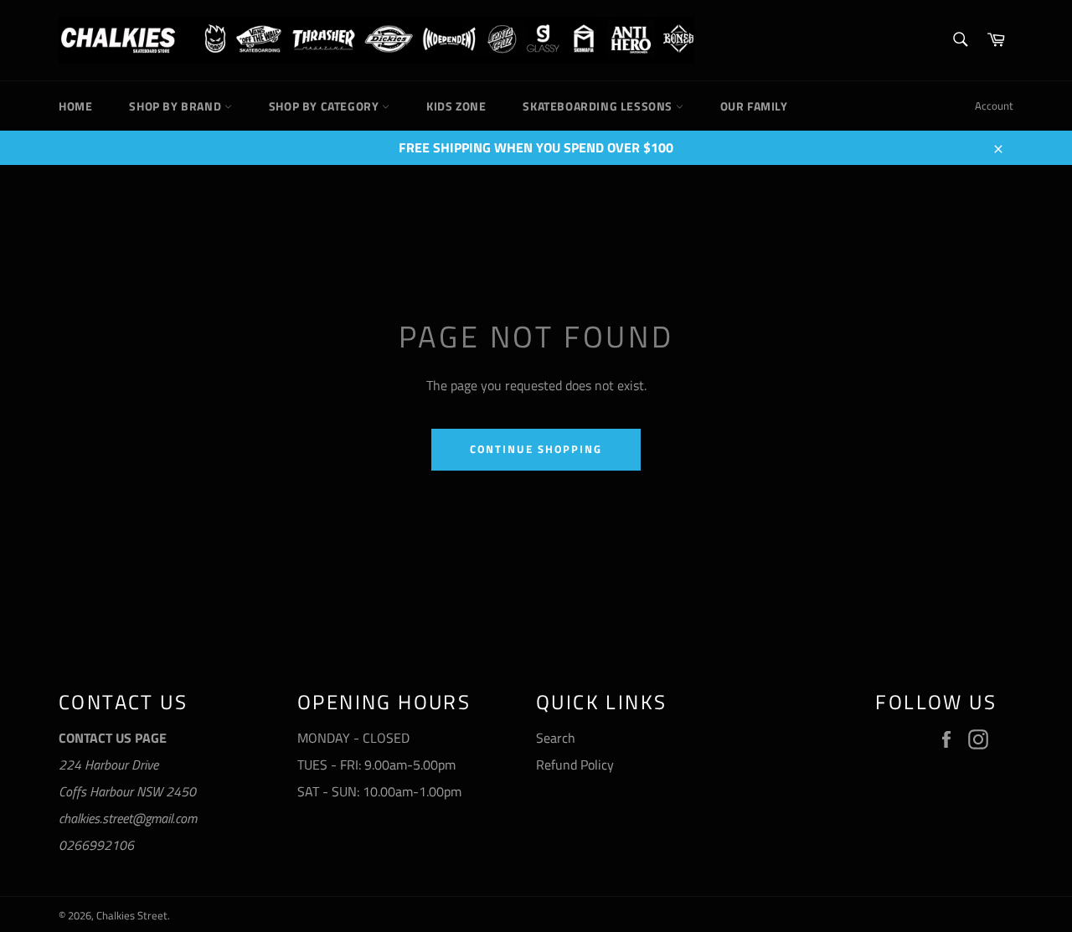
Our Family (754, 106)
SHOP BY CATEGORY (325, 106)
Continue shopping (535, 448)
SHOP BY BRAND (176, 106)
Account (994, 105)
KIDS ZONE (456, 106)
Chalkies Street (132, 915)
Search (555, 738)
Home (75, 106)
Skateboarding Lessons (599, 106)
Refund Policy (575, 764)
